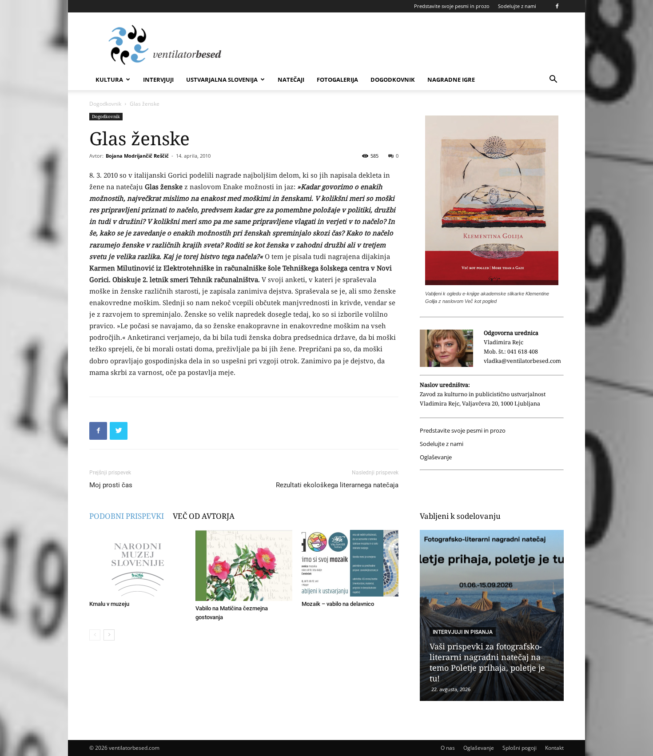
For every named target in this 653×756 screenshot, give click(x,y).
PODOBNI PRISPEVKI (126, 516)
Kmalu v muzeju (109, 604)
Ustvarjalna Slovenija (222, 80)
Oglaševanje (436, 457)
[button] (553, 80)
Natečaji (291, 80)
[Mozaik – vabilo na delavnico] (350, 563)
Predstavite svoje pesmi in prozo (452, 6)
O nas (448, 748)
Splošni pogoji (519, 748)
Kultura (109, 80)
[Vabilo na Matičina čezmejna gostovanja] (243, 565)
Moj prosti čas (110, 485)
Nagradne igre (451, 80)
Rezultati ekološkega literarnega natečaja (337, 485)
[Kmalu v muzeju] (137, 563)
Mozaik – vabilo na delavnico (338, 604)
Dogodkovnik (392, 80)
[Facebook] (557, 6)
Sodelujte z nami (517, 6)
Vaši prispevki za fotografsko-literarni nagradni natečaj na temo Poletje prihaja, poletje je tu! (487, 662)
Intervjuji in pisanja (463, 632)
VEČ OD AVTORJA (204, 516)
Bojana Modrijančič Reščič (137, 155)
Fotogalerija (337, 80)
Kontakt (554, 748)
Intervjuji (158, 80)
